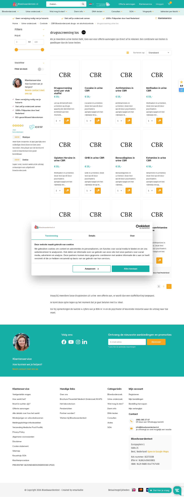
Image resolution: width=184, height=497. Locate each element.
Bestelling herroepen (138, 404)
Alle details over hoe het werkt (26, 413)
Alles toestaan (130, 269)
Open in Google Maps (158, 451)
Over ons (64, 394)
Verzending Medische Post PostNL (28, 427)
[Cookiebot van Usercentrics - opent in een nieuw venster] (138, 227)
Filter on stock (21, 69)
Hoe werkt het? (19, 399)
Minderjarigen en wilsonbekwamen (28, 418)
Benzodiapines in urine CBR (125, 159)
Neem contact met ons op (25, 369)
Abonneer (156, 342)
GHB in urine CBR (94, 157)
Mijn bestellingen (136, 399)
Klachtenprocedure (21, 460)
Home (15, 23)
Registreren (134, 394)
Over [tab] (132, 235)
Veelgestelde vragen (22, 394)
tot (28, 42)
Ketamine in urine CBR (156, 159)
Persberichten (66, 408)
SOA (131, 11)
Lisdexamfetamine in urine (156, 229)
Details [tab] (92, 235)
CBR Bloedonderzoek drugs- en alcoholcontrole (72, 23)
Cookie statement (20, 446)
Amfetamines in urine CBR (124, 89)
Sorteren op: (139, 52)
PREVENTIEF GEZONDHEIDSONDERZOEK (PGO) (33, 465)
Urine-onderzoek (33, 11)
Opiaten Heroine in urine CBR (64, 159)
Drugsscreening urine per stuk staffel (63, 90)
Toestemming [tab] (51, 235)
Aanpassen (90, 269)
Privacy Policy (19, 432)
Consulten (116, 11)
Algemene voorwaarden (23, 437)
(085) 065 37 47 (143, 420)
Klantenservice (145, 4)
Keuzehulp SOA (19, 455)
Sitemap (16, 451)
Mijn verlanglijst (135, 408)
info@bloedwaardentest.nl (147, 427)
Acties (110, 422)
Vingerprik (147, 11)
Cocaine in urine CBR (94, 89)
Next (168, 286)
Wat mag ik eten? (57, 11)
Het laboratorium (67, 404)
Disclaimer (17, 441)
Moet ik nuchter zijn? (21, 404)
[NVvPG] (103, 4)
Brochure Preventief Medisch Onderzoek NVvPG (81, 399)
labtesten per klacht (169, 11)
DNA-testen (97, 11)
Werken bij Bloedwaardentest (73, 418)
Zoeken (83, 4)
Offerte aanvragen (127, 4)
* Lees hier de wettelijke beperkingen (122, 347)
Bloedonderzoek (9, 11)
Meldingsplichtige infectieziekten (27, 422)
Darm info (78, 11)
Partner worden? (67, 413)
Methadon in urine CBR (156, 89)
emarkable (78, 490)
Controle (44, 23)
